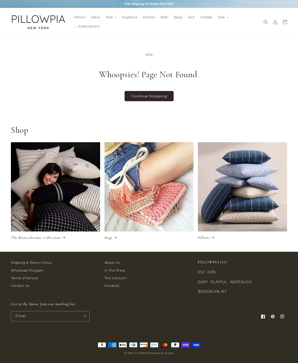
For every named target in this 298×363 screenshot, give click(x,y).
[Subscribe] (84, 316)
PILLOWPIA (141, 353)
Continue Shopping (149, 96)
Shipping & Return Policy (31, 263)
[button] (110, 17)
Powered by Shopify (161, 353)
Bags (108, 237)
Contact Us (20, 286)
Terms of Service (24, 278)
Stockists (111, 286)
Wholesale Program (27, 270)
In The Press (114, 270)
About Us (112, 263)
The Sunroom (115, 278)
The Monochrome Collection (36, 237)
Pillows (204, 237)
